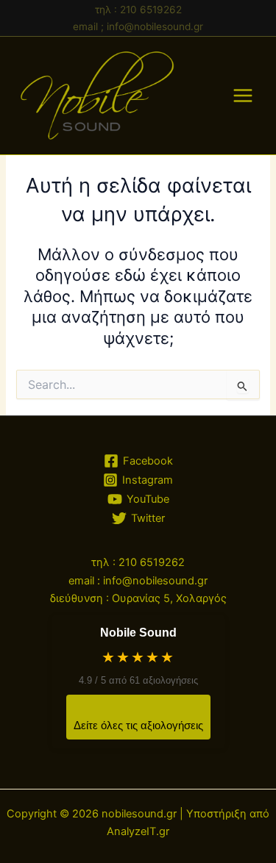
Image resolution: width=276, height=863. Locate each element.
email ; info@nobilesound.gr (138, 26)
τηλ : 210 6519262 (138, 9)
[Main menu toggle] (242, 95)
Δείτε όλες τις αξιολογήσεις (138, 725)
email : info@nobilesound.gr (138, 580)
